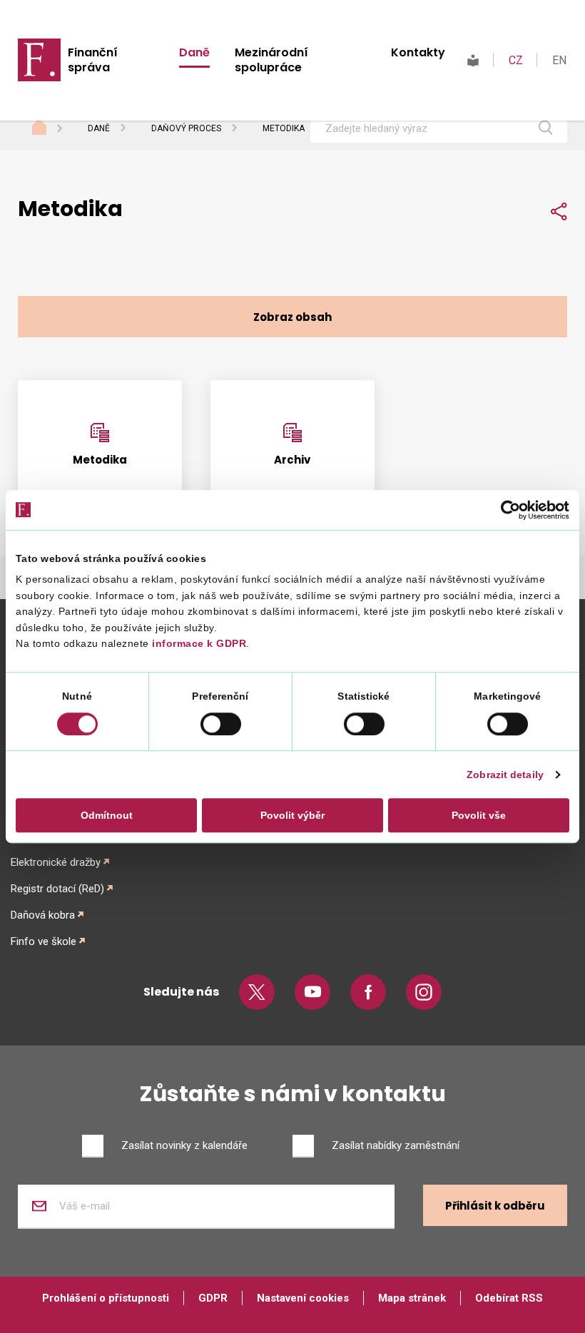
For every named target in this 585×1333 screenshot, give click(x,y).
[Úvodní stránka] (52, 129)
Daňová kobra (43, 915)
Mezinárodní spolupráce (271, 60)
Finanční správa (93, 60)
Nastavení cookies (303, 1298)
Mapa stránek (412, 1298)
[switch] (220, 724)
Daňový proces (186, 128)
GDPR (213, 1298)
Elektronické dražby (56, 862)
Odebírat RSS (509, 1298)
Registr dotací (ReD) (57, 888)
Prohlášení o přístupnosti (105, 1298)
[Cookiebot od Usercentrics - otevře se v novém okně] (506, 510)
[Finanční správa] (39, 59)
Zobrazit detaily (505, 774)
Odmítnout (107, 815)
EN (559, 60)
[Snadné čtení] (473, 60)
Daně (194, 52)
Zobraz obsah (292, 317)
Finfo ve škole (43, 941)
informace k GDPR (198, 644)
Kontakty (418, 52)
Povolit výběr (292, 815)
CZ (516, 60)
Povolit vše (479, 815)
